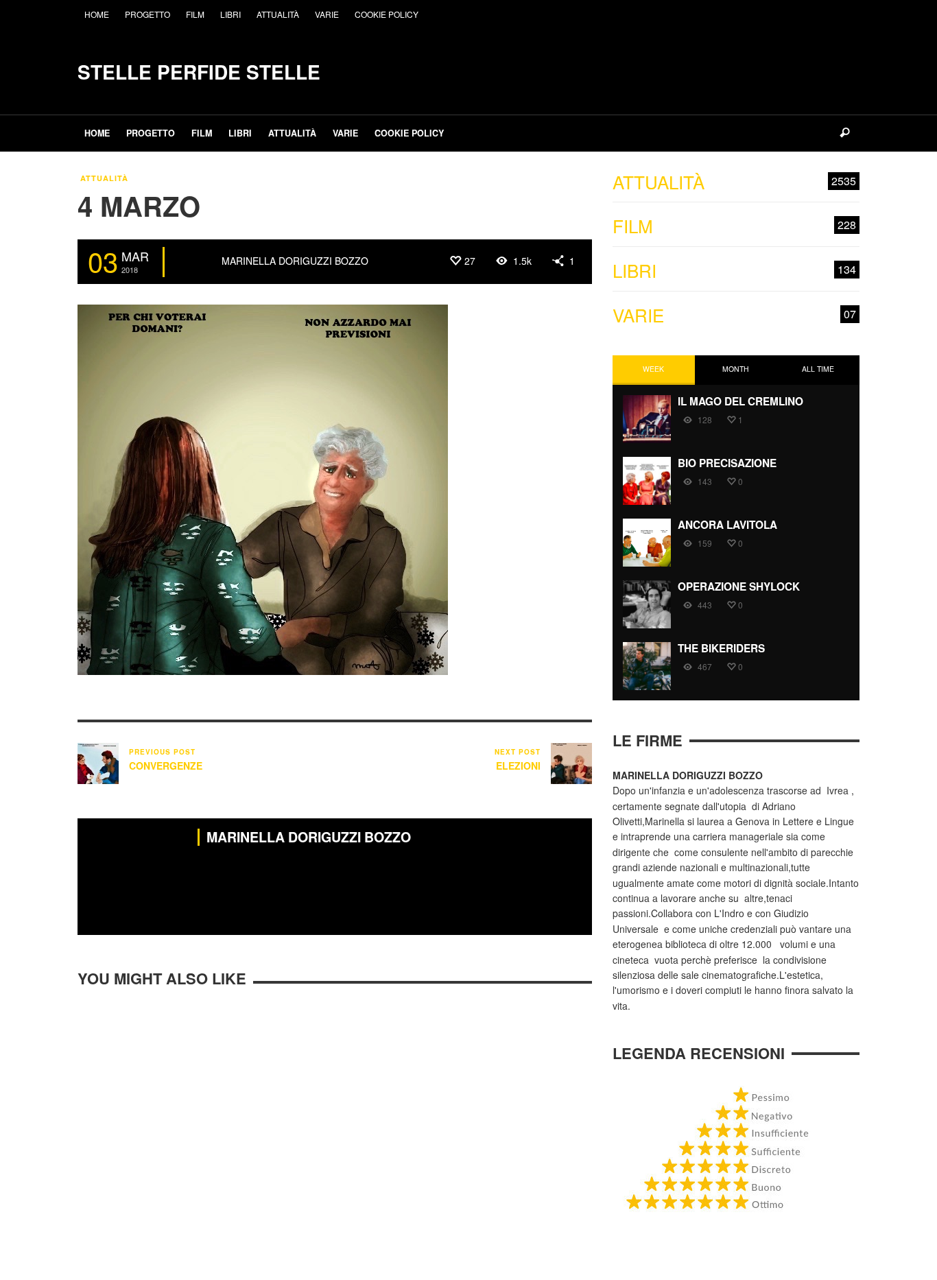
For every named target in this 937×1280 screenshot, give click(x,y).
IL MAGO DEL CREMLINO (740, 401)
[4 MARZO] (263, 488)
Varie (734, 315)
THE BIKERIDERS (721, 648)
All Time (818, 369)
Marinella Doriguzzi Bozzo (295, 261)
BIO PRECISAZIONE (727, 463)
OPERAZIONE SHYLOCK (739, 586)
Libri (734, 271)
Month (735, 369)
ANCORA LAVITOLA (727, 524)
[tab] (654, 370)
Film (734, 226)
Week (653, 369)
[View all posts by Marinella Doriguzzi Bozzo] (195, 262)
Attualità (104, 178)
